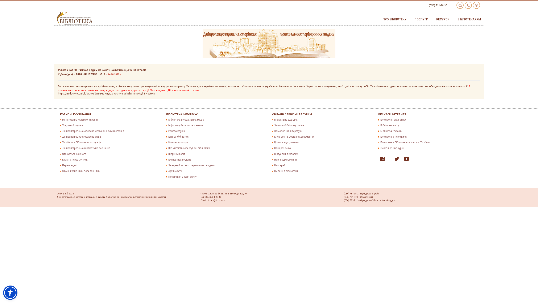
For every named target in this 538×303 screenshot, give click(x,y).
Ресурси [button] (443, 19)
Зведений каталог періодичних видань (191, 165)
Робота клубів (176, 131)
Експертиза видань (179, 159)
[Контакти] (468, 5)
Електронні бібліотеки (393, 119)
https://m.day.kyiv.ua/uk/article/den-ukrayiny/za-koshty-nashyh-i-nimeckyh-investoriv (106, 93)
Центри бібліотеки (178, 136)
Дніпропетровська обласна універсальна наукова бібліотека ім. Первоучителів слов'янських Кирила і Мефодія (111, 197)
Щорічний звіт (176, 154)
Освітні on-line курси (392, 148)
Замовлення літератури (288, 131)
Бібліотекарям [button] (469, 19)
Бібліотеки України (391, 131)
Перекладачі (69, 165)
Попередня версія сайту (182, 176)
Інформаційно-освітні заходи (185, 125)
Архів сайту (175, 171)
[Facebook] (381, 159)
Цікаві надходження (286, 142)
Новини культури (178, 142)
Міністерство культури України (80, 119)
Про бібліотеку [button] (394, 19)
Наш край (279, 165)
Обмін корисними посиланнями (81, 171)
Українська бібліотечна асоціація (82, 142)
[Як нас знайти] (476, 5)
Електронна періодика (393, 136)
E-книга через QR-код (74, 159)
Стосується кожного (74, 154)
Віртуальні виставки (286, 154)
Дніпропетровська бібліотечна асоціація (86, 148)
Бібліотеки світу (389, 125)
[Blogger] (389, 159)
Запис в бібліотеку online (289, 125)
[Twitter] (395, 159)
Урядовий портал (72, 125)
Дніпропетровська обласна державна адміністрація (93, 131)
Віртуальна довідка (286, 119)
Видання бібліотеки (286, 171)
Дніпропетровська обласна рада (81, 136)
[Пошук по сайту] (460, 5)
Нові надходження (285, 159)
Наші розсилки (282, 148)
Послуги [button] (421, 19)
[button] (10, 293)
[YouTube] (405, 159)
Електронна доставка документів (294, 136)
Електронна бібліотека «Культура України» (405, 142)
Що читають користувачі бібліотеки (189, 148)
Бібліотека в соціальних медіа (186, 119)
